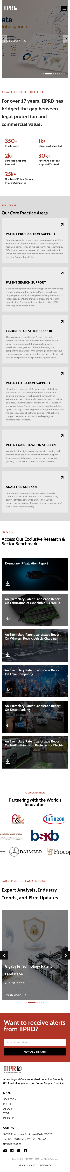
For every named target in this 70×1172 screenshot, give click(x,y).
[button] (64, 8)
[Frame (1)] (12, 1151)
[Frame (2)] (25, 1151)
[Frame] (19, 1151)
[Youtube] (5, 1151)
